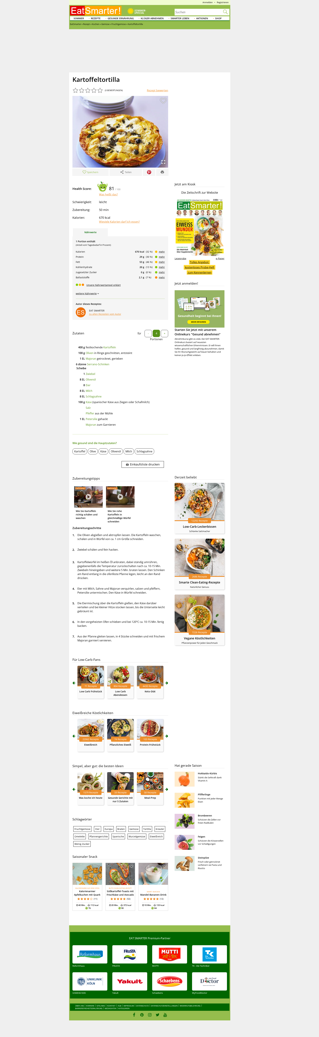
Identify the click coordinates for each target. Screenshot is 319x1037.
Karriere (90, 1005)
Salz (88, 408)
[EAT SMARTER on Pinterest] (142, 1014)
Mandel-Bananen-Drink (153, 894)
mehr (162, 251)
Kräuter (160, 829)
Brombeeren (205, 815)
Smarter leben (180, 18)
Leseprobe (180, 258)
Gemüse (134, 829)
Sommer (79, 18)
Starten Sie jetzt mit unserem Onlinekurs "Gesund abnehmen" (197, 332)
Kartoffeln (109, 347)
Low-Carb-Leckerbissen (199, 527)
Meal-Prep (150, 797)
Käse (89, 402)
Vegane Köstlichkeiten (199, 638)
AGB (119, 1005)
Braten (121, 829)
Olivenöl (91, 379)
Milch (89, 391)
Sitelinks (101, 1005)
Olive (93, 451)
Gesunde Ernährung (121, 18)
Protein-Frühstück (150, 744)
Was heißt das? (108, 194)
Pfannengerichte (98, 836)
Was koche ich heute (90, 797)
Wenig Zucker (82, 843)
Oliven (90, 353)
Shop (218, 18)
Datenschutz (142, 1005)
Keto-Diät (150, 691)
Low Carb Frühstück (90, 691)
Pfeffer (90, 413)
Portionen (156, 339)
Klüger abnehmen (152, 18)
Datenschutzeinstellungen (164, 1005)
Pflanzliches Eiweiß (120, 744)
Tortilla (147, 829)
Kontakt (111, 1005)
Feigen (201, 836)
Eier (88, 385)
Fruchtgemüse (82, 829)
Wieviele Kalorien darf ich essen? (119, 222)
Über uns (79, 1005)
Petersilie (91, 419)
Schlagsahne (94, 396)
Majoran (91, 358)
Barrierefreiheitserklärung (89, 1008)
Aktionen (202, 18)
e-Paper (220, 258)
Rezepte (96, 18)
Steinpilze (203, 857)
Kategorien (123, 1008)
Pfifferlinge (204, 794)
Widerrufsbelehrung (190, 1005)
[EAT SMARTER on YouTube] (165, 1014)
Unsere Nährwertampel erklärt (103, 285)
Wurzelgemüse (137, 836)
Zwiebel (90, 374)
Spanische (118, 836)
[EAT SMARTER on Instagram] (149, 1014)
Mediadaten (110, 1008)
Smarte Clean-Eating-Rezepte (199, 582)
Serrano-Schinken (98, 364)
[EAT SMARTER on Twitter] (157, 1014)
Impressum (128, 1005)
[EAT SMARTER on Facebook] (134, 1014)
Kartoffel (79, 451)
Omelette (79, 836)
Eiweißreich (90, 744)
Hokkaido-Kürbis (207, 773)
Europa (109, 829)
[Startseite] (95, 10)
